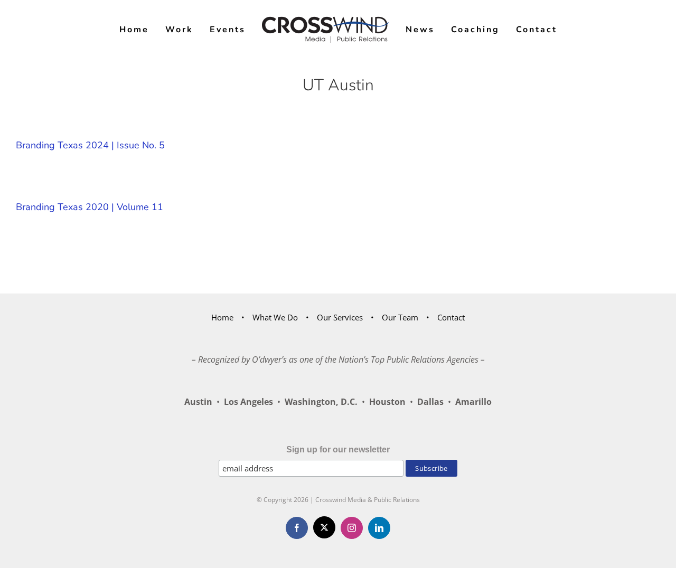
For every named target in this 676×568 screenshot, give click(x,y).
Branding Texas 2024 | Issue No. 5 (90, 145)
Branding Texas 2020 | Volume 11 (89, 207)
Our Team (400, 317)
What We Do (275, 317)
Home (222, 317)
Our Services (340, 317)
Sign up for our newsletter (338, 449)
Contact (451, 317)
